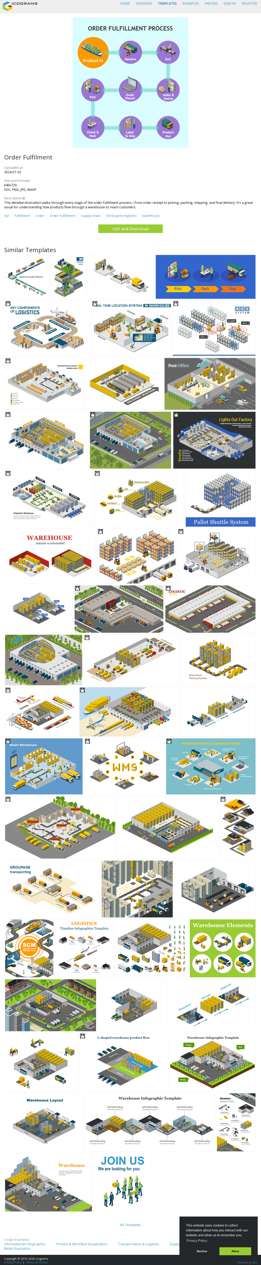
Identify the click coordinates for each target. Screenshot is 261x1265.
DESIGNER (144, 3)
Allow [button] (235, 1251)
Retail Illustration (17, 1248)
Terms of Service (36, 1262)
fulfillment (22, 215)
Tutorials (242, 1262)
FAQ (254, 1262)
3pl (6, 215)
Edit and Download (131, 229)
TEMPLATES (167, 3)
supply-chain (91, 215)
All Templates (130, 1225)
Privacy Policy (13, 1262)
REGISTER (249, 3)
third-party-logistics (121, 215)
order (40, 215)
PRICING (211, 3)
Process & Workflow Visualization (81, 1244)
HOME (125, 3)
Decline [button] (202, 1251)
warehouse (150, 215)
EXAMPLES (190, 3)
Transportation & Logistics (138, 1244)
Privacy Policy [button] (197, 1240)
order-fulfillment (62, 215)
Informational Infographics (25, 1244)
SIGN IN (230, 3)
